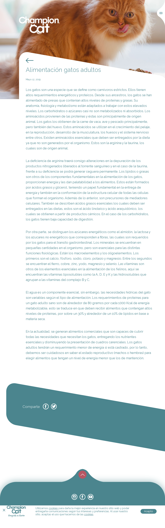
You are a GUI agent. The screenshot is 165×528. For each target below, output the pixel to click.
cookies (53, 508)
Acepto (148, 511)
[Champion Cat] (39, 25)
